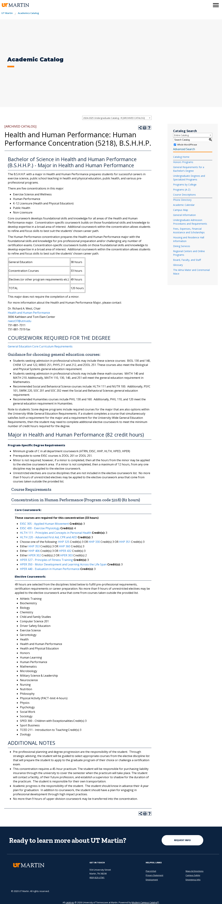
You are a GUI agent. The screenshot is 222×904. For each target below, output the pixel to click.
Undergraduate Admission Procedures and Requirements (190, 221)
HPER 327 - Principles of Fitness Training (46, 560)
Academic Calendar (184, 205)
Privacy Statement (154, 875)
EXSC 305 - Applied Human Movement (44, 524)
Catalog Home (181, 156)
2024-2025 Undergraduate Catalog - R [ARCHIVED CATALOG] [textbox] (114, 118)
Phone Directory (182, 199)
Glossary (178, 265)
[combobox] (117, 118)
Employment (152, 879)
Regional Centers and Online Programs (189, 252)
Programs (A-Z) (181, 189)
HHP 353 (34, 546)
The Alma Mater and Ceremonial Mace (191, 271)
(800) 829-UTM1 (97, 877)
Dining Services (181, 246)
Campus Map (180, 210)
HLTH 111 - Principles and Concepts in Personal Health (55, 533)
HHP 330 (94, 542)
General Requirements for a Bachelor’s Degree (188, 168)
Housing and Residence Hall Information (188, 239)
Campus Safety (193, 875)
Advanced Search (184, 149)
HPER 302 (34, 555)
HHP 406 (34, 551)
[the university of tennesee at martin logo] (15, 5)
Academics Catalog (28, 13)
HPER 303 (66, 555)
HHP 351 (124, 542)
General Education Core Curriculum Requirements (40, 346)
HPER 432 (65, 551)
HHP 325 (63, 542)
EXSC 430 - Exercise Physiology (40, 528)
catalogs (70, 902)
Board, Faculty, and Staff (187, 259)
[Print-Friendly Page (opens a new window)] (145, 128)
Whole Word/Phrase (187, 144)
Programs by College (185, 184)
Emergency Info (193, 879)
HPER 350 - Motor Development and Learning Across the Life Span (63, 564)
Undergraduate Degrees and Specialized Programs (189, 177)
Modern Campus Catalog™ (145, 902)
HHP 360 (64, 546)
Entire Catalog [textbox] (181, 135)
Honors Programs (183, 162)
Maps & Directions (194, 871)
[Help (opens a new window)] (149, 128)
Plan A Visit (151, 871)
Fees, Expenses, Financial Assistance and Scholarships (189, 230)
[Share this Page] (140, 128)
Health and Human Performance (29, 313)
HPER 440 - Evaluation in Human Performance (50, 569)
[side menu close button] (216, 5)
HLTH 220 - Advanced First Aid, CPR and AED (48, 537)
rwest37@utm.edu (19, 321)
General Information (184, 215)
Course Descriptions (184, 194)
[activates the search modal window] (207, 4)
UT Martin (7, 13)
